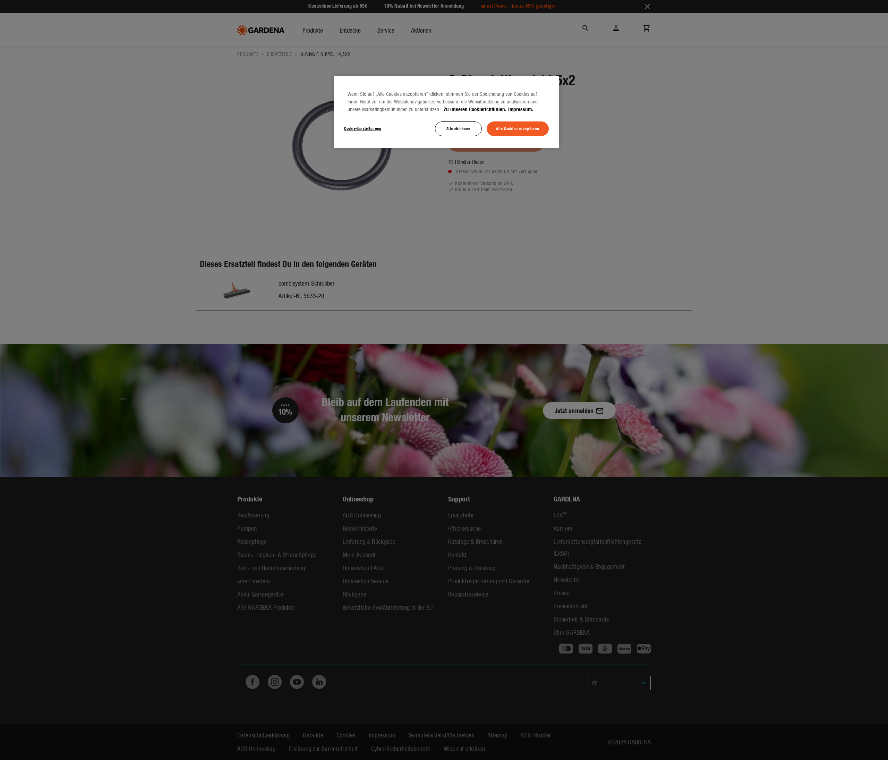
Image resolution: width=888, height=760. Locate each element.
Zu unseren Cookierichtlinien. (475, 108)
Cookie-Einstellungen (362, 128)
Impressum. (520, 108)
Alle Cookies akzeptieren (517, 128)
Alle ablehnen (458, 128)
